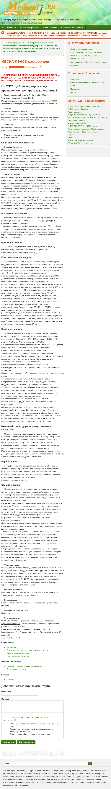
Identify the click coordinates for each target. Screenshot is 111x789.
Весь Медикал (9, 27)
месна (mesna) (51, 100)
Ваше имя (6, 691)
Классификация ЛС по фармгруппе (86, 52)
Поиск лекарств (49, 27)
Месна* (71, 137)
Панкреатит (75, 89)
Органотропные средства (18, 653)
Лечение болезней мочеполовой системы (25, 666)
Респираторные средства (18, 655)
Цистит (10, 679)
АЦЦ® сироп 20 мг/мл (77, 123)
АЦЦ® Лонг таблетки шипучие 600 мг (84, 114)
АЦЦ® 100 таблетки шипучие (80, 140)
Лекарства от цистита (16, 669)
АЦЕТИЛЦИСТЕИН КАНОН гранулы (83, 126)
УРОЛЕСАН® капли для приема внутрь (85, 106)
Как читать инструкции (72, 27)
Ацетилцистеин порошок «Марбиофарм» (86, 128)
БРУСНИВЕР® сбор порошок (80, 143)
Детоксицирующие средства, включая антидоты (28, 650)
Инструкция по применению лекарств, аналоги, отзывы (41, 19)
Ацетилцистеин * (75, 111)
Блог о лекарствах (29, 27)
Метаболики (12, 647)
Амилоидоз (75, 79)
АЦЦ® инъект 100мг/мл (78, 109)
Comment (6, 699)
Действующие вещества (81, 49)
